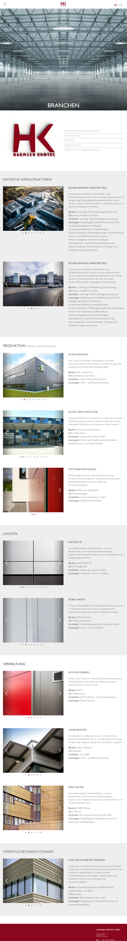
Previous (6, 208)
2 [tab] (25, 232)
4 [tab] (31, 232)
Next (60, 208)
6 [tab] (37, 232)
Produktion (72, 135)
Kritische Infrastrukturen (81, 131)
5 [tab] (34, 232)
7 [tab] (40, 232)
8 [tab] (43, 232)
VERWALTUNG (72, 145)
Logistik (69, 140)
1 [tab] (22, 232)
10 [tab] (46, 457)
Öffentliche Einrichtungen (82, 150)
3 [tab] (28, 232)
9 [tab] (45, 399)
